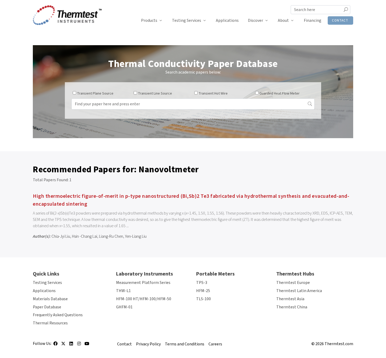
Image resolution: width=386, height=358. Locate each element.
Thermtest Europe (293, 283)
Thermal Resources (50, 323)
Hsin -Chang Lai (84, 236)
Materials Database (50, 299)
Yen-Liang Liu (136, 236)
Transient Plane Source (95, 93)
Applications (227, 20)
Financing (312, 20)
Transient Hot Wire (213, 93)
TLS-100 (203, 299)
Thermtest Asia (290, 299)
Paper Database (47, 307)
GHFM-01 (124, 307)
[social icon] (55, 345)
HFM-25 (203, 291)
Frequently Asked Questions (58, 315)
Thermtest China (291, 307)
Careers (215, 344)
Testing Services (186, 20)
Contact (340, 20)
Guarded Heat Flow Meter (279, 93)
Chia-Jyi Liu (60, 236)
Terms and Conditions (184, 344)
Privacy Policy (148, 344)
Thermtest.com (339, 344)
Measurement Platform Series (143, 283)
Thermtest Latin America (299, 291)
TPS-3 (201, 283)
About (283, 20)
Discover (255, 20)
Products (149, 20)
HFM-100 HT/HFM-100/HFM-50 (143, 299)
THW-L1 (123, 291)
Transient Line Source (155, 93)
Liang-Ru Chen (111, 236)
